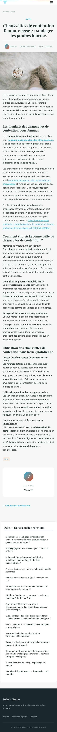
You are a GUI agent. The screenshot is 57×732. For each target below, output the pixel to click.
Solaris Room (11, 699)
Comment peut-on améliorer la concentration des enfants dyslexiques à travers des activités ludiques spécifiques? (27, 654)
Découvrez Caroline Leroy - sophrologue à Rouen (25, 664)
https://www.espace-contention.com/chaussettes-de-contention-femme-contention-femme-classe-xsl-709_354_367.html (28, 224)
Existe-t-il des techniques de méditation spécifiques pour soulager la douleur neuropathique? (24, 560)
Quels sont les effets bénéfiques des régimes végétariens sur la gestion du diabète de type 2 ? (28, 617)
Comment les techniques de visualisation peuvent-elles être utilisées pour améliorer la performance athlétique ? (27, 539)
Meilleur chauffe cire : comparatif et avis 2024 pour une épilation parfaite (27, 596)
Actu (13, 11)
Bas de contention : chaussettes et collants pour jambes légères (27, 626)
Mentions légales (19, 716)
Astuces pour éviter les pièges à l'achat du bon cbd (27, 579)
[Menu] (51, 2)
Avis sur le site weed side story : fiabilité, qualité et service (28, 570)
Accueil (6, 11)
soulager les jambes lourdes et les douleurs (30, 140)
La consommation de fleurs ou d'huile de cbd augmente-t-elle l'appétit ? (26, 588)
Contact (33, 716)
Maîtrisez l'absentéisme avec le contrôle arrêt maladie (27, 672)
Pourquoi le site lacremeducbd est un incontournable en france (23, 634)
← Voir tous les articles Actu (16, 505)
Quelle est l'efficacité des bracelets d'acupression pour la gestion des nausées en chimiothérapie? (26, 607)
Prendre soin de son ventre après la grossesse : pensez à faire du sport (27, 643)
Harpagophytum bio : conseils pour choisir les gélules (27, 549)
